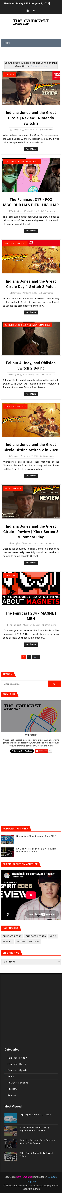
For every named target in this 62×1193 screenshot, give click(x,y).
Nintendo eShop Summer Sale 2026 (36, 836)
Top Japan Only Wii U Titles (35, 1114)
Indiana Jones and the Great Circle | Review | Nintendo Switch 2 (31, 118)
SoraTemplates (24, 1177)
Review (10, 75)
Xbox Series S (14, 488)
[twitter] (33, 10)
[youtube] (27, 10)
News (53, 936)
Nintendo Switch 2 (16, 243)
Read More (31, 149)
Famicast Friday (17, 1058)
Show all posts (39, 66)
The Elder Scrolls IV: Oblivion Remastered (28, 325)
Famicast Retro (12, 936)
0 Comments (47, 129)
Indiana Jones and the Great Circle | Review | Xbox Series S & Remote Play (31, 531)
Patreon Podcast (18, 1082)
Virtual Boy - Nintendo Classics (23, 162)
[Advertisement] (31, 54)
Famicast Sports (36, 936)
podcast (11, 575)
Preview (8, 941)
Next (36, 657)
